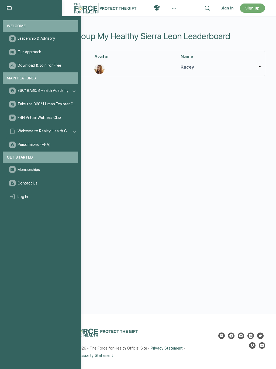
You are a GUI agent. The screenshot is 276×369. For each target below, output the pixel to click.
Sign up (252, 8)
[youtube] (262, 345)
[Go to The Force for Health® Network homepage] (105, 7)
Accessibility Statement (93, 355)
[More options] (174, 8)
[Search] (207, 8)
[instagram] (241, 336)
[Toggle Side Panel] (9, 8)
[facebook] (231, 336)
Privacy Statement (167, 348)
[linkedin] (250, 336)
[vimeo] (252, 345)
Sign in (227, 8)
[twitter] (260, 336)
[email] (221, 336)
